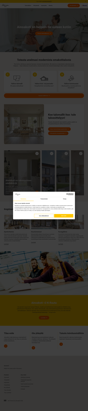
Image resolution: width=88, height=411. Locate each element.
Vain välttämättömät (44, 215)
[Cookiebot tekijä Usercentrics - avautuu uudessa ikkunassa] (67, 194)
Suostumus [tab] (23, 198)
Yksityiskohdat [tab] (44, 198)
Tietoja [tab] (64, 198)
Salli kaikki (63, 215)
